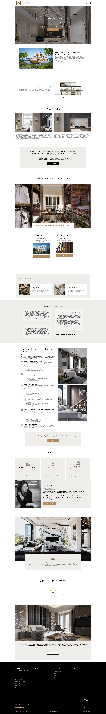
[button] (80, 3)
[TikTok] (88, 707)
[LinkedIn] (86, 707)
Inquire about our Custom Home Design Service (65, 334)
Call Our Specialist (53, 265)
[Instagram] (84, 707)
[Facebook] (83, 707)
